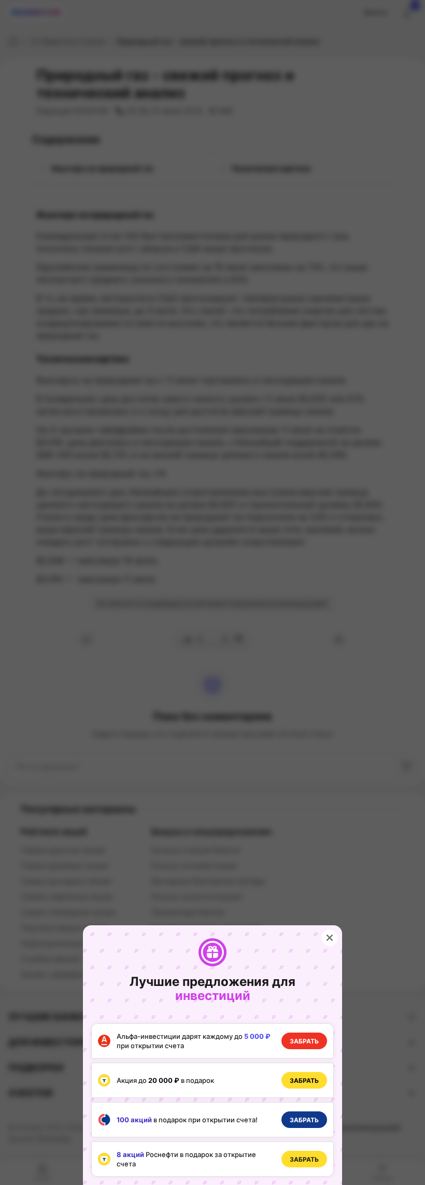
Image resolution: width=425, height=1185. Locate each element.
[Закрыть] (329, 937)
